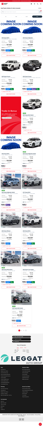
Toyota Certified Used (5, 379)
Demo (27, 16)
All (5, 16)
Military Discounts (25, 379)
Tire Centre (24, 395)
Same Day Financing (4, 388)
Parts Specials (24, 374)
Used (37, 16)
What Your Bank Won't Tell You (6, 395)
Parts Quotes (24, 393)
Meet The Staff (3, 402)
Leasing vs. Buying (4, 393)
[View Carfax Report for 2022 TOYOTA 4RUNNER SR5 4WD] (5, 243)
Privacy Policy (37, 414)
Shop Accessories (25, 396)
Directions (2, 406)
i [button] (9, 47)
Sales (18, 347)
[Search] (3, 12)
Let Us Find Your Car (4, 372)
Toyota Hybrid (3, 377)
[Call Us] (37, 4)
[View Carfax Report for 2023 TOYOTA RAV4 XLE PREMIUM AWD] (7, 50)
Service (21, 347)
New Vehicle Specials (26, 369)
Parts (25, 347)
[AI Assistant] (40, 424)
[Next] (26, 330)
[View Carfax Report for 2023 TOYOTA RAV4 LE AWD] (3, 166)
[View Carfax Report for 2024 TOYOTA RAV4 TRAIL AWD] (28, 243)
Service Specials (25, 372)
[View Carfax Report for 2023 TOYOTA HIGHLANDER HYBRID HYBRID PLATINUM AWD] (5, 205)
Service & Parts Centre (26, 388)
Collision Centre (25, 391)
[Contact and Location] (34, 4)
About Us (2, 401)
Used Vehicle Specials (26, 371)
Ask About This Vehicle (11, 55)
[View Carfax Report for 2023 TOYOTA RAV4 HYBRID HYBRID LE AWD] (24, 128)
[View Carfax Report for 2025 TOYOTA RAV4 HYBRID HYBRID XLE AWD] (7, 282)
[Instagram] (23, 419)
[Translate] (31, 4)
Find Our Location (17, 339)
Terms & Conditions (30, 414)
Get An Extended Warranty (5, 374)
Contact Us (3, 409)
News (2, 407)
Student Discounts (25, 377)
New (16, 16)
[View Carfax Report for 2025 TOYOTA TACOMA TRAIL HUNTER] (7, 89)
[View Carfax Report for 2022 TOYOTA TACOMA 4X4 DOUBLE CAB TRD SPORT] (31, 89)
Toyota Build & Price (4, 384)
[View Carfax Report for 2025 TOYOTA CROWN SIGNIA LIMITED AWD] (28, 282)
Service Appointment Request (27, 390)
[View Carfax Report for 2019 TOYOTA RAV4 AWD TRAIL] (24, 205)
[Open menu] (41, 4)
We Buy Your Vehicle (4, 371)
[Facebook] (20, 419)
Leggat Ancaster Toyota (7, 52)
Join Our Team (3, 404)
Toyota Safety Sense (4, 380)
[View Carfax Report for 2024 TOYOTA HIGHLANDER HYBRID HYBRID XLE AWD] (24, 166)
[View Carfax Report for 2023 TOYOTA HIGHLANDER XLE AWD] (28, 50)
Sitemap (24, 414)
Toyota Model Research (5, 382)
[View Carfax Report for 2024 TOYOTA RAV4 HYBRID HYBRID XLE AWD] (16, 321)
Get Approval (3, 369)
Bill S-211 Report (21, 415)
